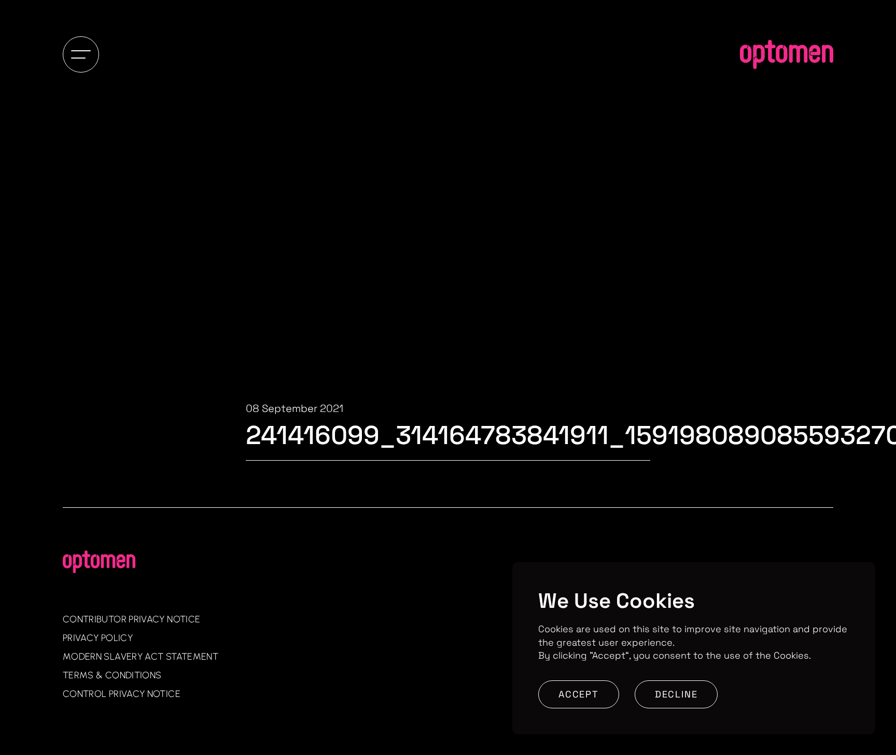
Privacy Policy (98, 638)
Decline (676, 694)
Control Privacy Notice (121, 694)
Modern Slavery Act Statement (140, 656)
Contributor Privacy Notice (131, 619)
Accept (578, 694)
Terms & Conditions (112, 675)
